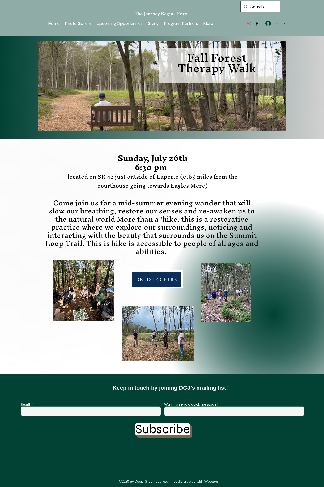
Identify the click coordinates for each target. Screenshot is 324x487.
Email (25, 404)
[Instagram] (249, 23)
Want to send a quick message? (191, 404)
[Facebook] (256, 23)
